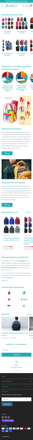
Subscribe (16, 354)
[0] (30, 6)
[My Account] (27, 6)
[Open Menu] (2, 6)
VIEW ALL (7, 153)
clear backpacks (17, 139)
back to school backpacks (21, 263)
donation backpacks (7, 277)
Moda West (6, 236)
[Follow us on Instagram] (9, 417)
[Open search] (24, 6)
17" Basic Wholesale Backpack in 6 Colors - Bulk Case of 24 (11, 239)
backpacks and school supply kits (15, 190)
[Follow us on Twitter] (6, 417)
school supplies (6, 265)
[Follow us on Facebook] (3, 417)
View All (29, 314)
